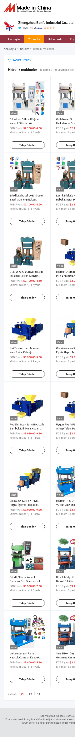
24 (22, 693)
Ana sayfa (14, 39)
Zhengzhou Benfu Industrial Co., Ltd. (46, 23)
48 (38, 693)
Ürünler (36, 39)
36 (30, 693)
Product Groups (21, 60)
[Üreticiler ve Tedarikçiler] (28, 7)
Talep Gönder (27, 145)
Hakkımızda (55, 39)
